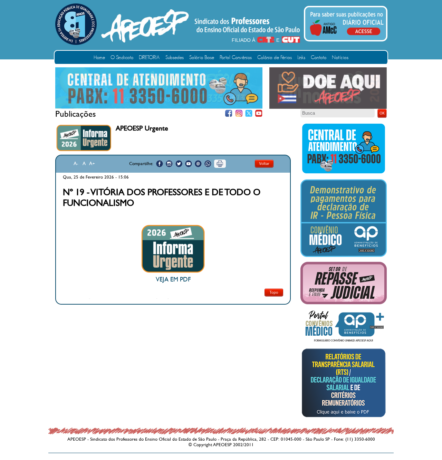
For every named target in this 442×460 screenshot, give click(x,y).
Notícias (340, 57)
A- (76, 163)
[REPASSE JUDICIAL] (343, 303)
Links (301, 57)
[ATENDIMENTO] (158, 107)
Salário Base (201, 57)
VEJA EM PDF (173, 279)
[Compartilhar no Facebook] (159, 163)
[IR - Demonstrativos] (343, 255)
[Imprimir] (220, 164)
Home (99, 57)
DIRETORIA (149, 57)
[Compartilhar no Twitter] (178, 163)
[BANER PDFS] (343, 417)
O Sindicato (121, 57)
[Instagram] (238, 113)
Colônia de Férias (274, 57)
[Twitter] (248, 113)
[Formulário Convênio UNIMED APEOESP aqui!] (343, 342)
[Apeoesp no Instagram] (169, 163)
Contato (318, 57)
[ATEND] (343, 173)
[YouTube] (258, 113)
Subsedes (174, 57)
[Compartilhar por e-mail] (198, 163)
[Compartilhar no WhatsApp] (207, 163)
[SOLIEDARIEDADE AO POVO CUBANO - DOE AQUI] (328, 107)
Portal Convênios (236, 57)
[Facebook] (228, 113)
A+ (92, 163)
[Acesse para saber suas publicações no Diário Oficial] (347, 37)
